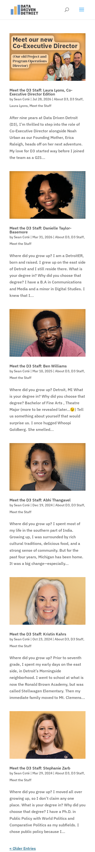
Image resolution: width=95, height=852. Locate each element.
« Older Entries (23, 848)
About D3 (61, 99)
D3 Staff (76, 99)
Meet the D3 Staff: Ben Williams (38, 366)
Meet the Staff (40, 106)
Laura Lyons (19, 106)
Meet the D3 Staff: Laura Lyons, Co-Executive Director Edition (41, 92)
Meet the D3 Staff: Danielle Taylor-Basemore (40, 230)
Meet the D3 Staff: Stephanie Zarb (40, 768)
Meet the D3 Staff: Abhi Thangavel (40, 500)
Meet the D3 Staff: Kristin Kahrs (38, 634)
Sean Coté (22, 99)
